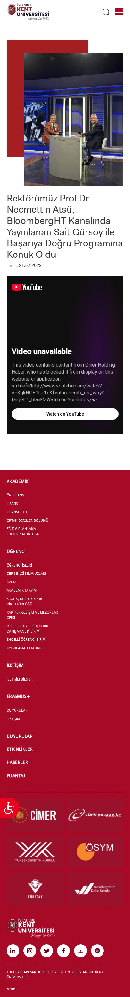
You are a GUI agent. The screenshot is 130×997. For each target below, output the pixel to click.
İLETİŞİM (15, 665)
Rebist (12, 989)
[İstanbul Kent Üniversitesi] (28, 11)
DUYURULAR (17, 710)
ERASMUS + (18, 696)
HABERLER (17, 762)
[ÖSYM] (95, 852)
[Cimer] (35, 815)
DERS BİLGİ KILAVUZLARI (26, 573)
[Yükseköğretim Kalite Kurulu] (95, 888)
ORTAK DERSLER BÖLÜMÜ (27, 520)
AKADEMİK (18, 481)
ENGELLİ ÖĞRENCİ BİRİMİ (26, 639)
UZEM (11, 582)
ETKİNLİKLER (20, 749)
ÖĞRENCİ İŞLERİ (19, 565)
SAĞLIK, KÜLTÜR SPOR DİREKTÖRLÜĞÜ (24, 601)
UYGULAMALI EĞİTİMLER (26, 648)
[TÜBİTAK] (35, 888)
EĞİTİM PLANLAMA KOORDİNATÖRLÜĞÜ (23, 531)
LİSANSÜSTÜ (17, 512)
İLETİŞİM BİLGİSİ (19, 679)
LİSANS (12, 504)
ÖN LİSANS (15, 495)
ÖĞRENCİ (16, 551)
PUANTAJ (16, 775)
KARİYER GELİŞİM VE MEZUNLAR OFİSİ (32, 615)
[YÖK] (35, 852)
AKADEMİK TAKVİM (22, 590)
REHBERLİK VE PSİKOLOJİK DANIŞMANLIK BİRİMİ (27, 629)
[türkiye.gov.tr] (95, 815)
